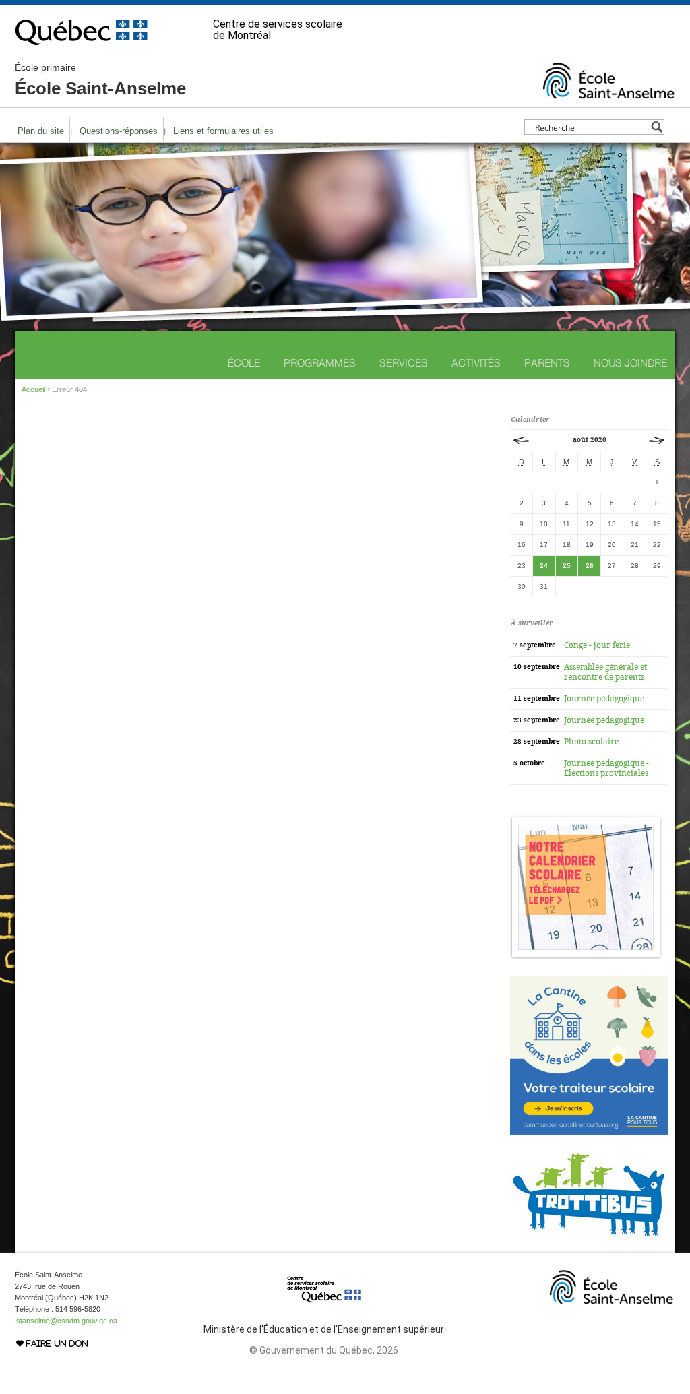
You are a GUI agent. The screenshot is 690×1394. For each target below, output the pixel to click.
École (244, 362)
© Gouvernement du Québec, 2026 (323, 1350)
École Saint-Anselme (100, 80)
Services (403, 362)
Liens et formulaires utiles (223, 131)
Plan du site (41, 131)
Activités (476, 362)
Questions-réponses (119, 131)
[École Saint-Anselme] (608, 93)
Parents (547, 362)
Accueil (33, 389)
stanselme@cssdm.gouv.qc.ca (66, 1321)
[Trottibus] (589, 1239)
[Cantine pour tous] (589, 1132)
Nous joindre (630, 362)
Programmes (320, 362)
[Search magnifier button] (657, 127)
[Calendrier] (586, 956)
